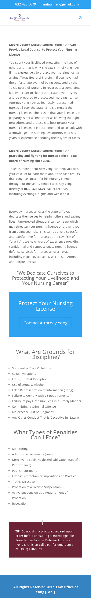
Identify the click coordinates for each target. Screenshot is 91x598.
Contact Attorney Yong (45, 323)
